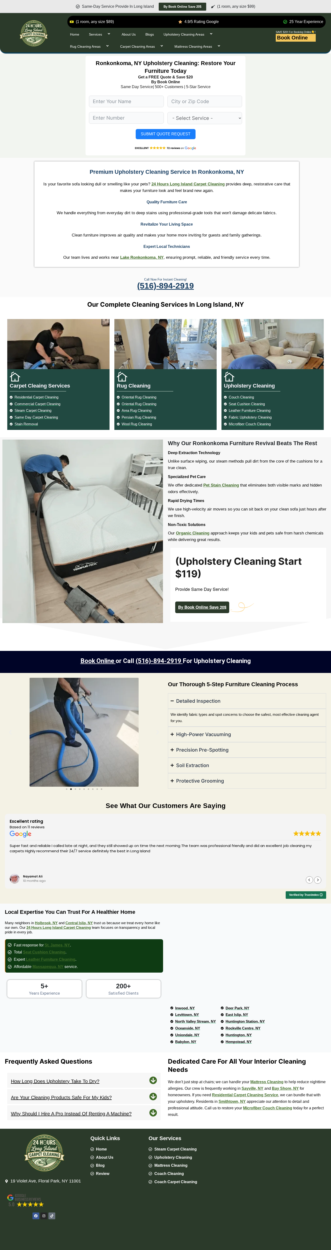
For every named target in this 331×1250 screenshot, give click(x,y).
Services (95, 34)
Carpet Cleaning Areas (137, 46)
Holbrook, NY (46, 923)
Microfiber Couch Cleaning (267, 1108)
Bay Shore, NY (285, 1088)
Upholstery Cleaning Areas (184, 34)
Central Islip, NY (79, 923)
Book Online (292, 38)
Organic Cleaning (192, 533)
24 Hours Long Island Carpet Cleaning (188, 184)
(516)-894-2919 (165, 285)
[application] (104, 34)
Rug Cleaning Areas (85, 46)
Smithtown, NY (232, 1101)
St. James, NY (57, 945)
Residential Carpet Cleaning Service (245, 1095)
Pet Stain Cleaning (221, 485)
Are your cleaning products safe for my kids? (61, 1097)
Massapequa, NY (47, 967)
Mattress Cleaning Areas (193, 46)
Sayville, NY (252, 1088)
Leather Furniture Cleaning (50, 959)
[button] (10, 732)
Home (74, 34)
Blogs (149, 34)
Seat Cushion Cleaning (44, 952)
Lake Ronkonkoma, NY (142, 257)
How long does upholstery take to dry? (55, 1081)
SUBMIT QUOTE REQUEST (165, 134)
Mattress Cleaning (267, 1082)
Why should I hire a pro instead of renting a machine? (71, 1113)
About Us (129, 34)
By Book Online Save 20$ (202, 607)
